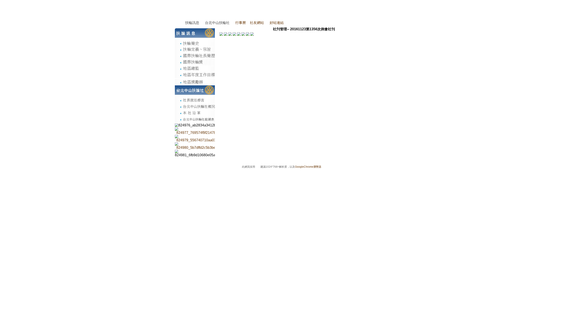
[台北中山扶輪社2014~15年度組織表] (195, 119)
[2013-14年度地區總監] (195, 68)
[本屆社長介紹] (195, 100)
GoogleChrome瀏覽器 (308, 166)
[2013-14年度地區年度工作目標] (195, 75)
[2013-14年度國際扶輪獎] (195, 62)
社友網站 (257, 23)
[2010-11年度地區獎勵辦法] (195, 82)
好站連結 (277, 23)
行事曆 (240, 23)
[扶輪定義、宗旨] (195, 49)
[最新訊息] (213, 131)
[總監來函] (213, 146)
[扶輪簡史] (195, 43)
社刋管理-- (281, 29)
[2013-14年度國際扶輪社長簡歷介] (195, 56)
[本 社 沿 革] (195, 113)
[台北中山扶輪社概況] (195, 106)
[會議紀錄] (213, 138)
